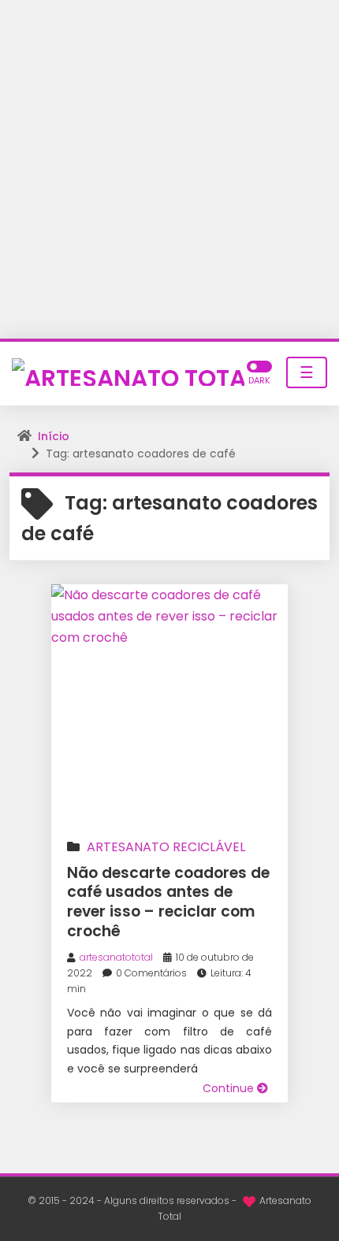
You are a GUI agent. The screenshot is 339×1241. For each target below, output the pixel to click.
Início (53, 436)
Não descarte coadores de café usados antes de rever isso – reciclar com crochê (168, 902)
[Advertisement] (169, 169)
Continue (230, 1088)
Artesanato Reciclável (166, 847)
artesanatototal (116, 957)
